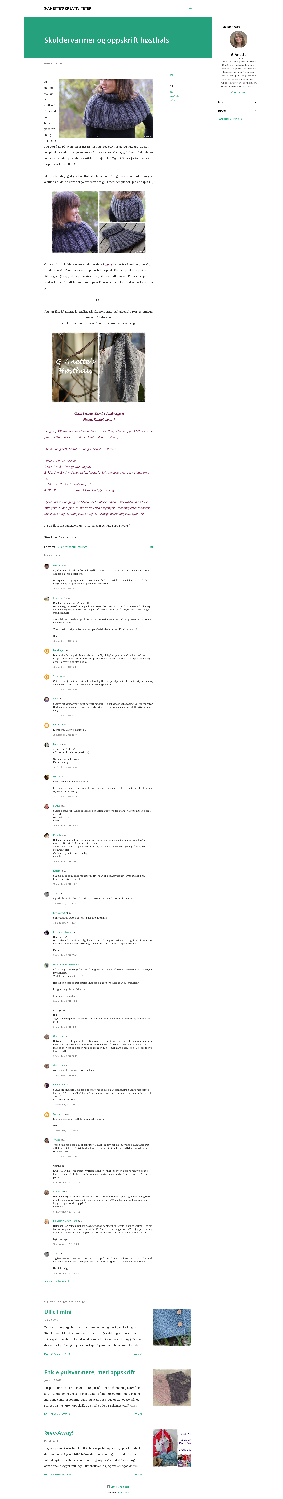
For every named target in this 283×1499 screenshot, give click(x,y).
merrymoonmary (123, 1492)
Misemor (58, 565)
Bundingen (59, 650)
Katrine (57, 870)
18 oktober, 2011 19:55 (65, 689)
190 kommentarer (61, 1474)
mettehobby (60, 912)
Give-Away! (58, 1432)
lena (55, 698)
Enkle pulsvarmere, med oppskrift (89, 1372)
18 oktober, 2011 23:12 (65, 796)
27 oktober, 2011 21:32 (65, 1026)
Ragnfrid (58, 724)
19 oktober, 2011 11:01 (65, 861)
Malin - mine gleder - (65, 964)
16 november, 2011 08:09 (66, 1244)
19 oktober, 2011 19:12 (65, 884)
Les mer (138, 1353)
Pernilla (57, 834)
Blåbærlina (59, 1084)
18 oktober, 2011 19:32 (65, 666)
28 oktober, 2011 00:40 (65, 1104)
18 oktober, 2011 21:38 (65, 767)
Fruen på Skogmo (63, 931)
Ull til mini (58, 1311)
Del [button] (171, 75)
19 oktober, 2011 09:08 (65, 825)
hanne (56, 805)
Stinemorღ (59, 597)
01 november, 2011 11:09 (66, 1182)
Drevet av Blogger (119, 1486)
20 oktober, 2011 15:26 (65, 903)
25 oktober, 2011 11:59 (65, 1001)
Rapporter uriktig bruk (230, 118)
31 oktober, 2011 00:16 (65, 1156)
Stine (56, 893)
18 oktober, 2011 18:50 (65, 588)
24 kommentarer (60, 1353)
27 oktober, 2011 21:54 (65, 1075)
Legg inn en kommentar (57, 1281)
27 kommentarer (60, 1414)
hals (171, 91)
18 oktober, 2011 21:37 (65, 734)
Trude (56, 1139)
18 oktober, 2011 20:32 (65, 715)
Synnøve (57, 676)
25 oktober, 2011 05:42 (65, 955)
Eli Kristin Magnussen (65, 1220)
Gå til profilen (238, 92)
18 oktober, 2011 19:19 (65, 640)
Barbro (57, 743)
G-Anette (58, 1036)
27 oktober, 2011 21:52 (65, 1056)
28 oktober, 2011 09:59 (65, 1130)
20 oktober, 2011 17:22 (65, 922)
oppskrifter (175, 96)
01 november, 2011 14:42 (66, 1211)
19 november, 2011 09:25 (66, 1273)
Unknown (58, 1113)
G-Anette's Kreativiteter (67, 8)
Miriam (57, 776)
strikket (173, 100)
